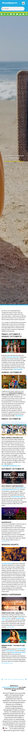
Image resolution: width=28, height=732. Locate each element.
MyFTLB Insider (18, 161)
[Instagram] (4, 14)
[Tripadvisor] (26, 14)
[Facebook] (1, 14)
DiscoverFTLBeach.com (10, 687)
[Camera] (23, 14)
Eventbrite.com (6, 541)
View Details (10, 627)
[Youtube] (10, 14)
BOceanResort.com (7, 663)
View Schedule (18, 369)
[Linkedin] (14, 14)
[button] (23, 3)
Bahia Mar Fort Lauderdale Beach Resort (14, 488)
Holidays (10, 161)
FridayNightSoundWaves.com (11, 466)
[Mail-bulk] (17, 14)
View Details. (19, 416)
